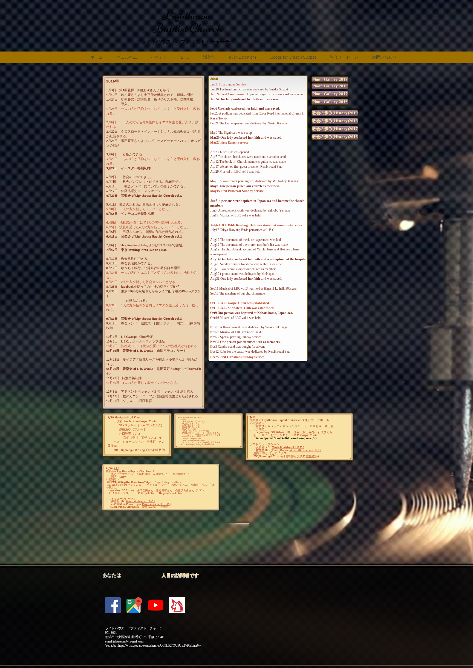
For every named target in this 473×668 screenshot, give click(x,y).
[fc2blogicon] (177, 605)
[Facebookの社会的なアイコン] (113, 605)
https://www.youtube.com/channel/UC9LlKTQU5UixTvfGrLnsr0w (159, 645)
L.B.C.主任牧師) (308, 456)
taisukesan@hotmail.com (128, 641)
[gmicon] (134, 605)
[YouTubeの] (155, 605)
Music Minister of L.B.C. (287, 447)
